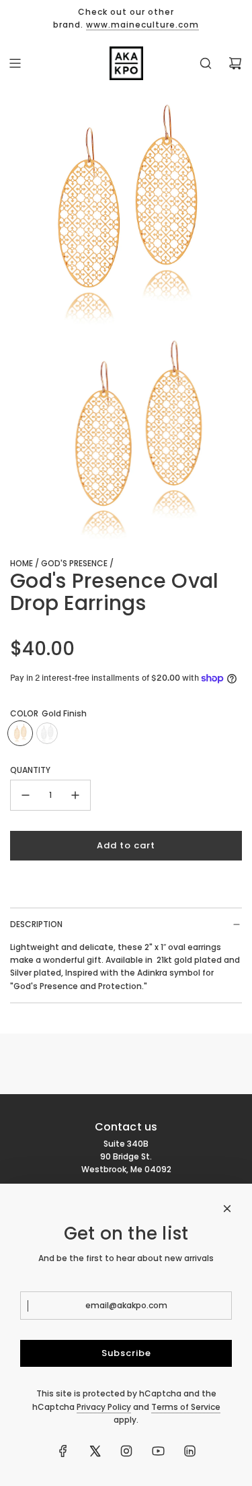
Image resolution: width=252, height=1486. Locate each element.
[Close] (227, 1208)
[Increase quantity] (75, 795)
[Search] (205, 63)
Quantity (30, 770)
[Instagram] (126, 1451)
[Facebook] (63, 1451)
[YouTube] (158, 1451)
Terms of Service (185, 1407)
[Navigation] (15, 63)
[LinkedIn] (189, 1451)
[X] (95, 1451)
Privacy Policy (104, 1407)
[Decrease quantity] (25, 795)
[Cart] (235, 63)
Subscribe (126, 1353)
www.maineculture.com (142, 24)
